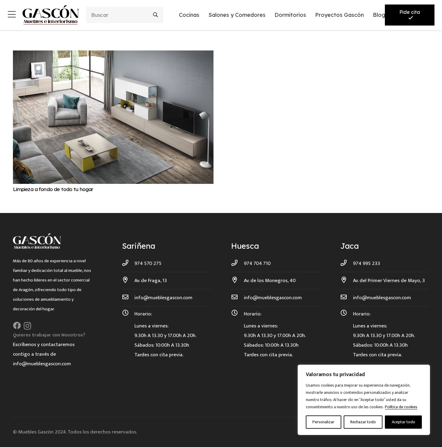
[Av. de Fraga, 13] (128, 280)
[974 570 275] (128, 263)
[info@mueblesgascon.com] (128, 298)
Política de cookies (401, 406)
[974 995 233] (346, 263)
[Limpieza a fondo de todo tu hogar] (113, 55)
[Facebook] (17, 326)
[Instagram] (27, 326)
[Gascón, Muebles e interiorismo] (50, 15)
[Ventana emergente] (12, 15)
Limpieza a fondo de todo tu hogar (53, 189)
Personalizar (323, 421)
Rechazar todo (363, 421)
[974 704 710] (237, 263)
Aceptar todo (403, 421)
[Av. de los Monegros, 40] (237, 280)
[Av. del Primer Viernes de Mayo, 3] (346, 280)
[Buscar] (155, 15)
